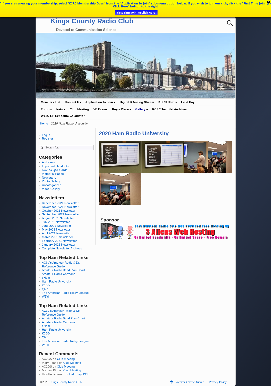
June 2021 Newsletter (56, 225)
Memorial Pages (53, 173)
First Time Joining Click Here (136, 12)
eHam (46, 277)
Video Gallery (51, 188)
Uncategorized (51, 185)
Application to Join (99, 102)
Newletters (49, 177)
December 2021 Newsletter (60, 203)
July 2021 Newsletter (56, 222)
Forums (46, 109)
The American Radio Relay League (65, 292)
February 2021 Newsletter (59, 240)
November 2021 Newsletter (60, 206)
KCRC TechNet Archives (169, 109)
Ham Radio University (56, 281)
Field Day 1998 (79, 374)
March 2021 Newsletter (57, 237)
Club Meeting (79, 109)
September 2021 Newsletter (60, 214)
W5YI (45, 296)
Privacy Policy (218, 382)
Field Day (188, 102)
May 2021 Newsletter (56, 229)
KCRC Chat (166, 102)
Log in (46, 135)
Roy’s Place (120, 109)
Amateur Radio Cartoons (58, 274)
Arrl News (48, 162)
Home (44, 123)
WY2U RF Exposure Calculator (62, 115)
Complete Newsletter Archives (62, 248)
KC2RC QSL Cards (54, 170)
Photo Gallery (51, 181)
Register (47, 138)
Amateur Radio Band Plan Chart (63, 270)
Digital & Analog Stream (137, 102)
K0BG (46, 285)
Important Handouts (55, 166)
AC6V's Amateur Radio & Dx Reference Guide (61, 264)
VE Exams (100, 109)
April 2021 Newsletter (56, 233)
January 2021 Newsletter (58, 244)
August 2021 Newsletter (58, 218)
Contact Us (73, 102)
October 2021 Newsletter (58, 210)
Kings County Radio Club (92, 21)
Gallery (140, 109)
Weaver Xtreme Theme (190, 382)
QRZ (45, 289)
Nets (59, 109)
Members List (50, 102)
